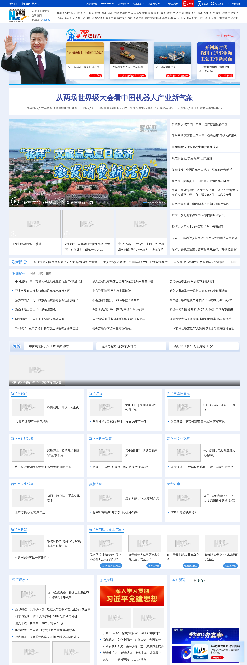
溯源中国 (138, 18)
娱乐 (176, 18)
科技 (151, 13)
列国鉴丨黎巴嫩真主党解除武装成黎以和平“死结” (201, 300)
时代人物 (140, 639)
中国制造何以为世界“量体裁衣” (49, 346)
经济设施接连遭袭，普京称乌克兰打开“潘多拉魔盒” (204, 249)
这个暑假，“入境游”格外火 (142, 498)
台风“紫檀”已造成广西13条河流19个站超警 (207, 190)
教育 (144, 13)
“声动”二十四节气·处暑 (150, 243)
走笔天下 (155, 652)
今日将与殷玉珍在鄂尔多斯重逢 (58, 328)
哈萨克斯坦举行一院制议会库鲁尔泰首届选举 (198, 290)
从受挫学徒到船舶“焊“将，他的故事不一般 (120, 421)
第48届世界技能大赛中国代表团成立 (195, 146)
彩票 (170, 18)
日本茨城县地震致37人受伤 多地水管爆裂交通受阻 (202, 328)
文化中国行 (124, 639)
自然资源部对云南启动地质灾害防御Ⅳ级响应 (201, 203)
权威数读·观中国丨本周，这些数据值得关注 (199, 124)
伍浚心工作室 (190, 565)
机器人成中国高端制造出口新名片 (105, 108)
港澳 (110, 13)
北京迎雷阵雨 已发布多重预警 (111, 290)
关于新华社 (91, 3)
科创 (156, 13)
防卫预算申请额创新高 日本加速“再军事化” (198, 421)
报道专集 (227, 35)
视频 (206, 13)
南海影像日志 (134, 646)
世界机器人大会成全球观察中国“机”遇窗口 (53, 108)
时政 (79, 13)
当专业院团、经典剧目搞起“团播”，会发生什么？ (202, 466)
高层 (73, 13)
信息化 (90, 18)
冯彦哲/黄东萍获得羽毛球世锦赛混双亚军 (118, 318)
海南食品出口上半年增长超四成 (35, 309)
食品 (71, 18)
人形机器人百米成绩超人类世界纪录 (200, 108)
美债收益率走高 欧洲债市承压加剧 (192, 281)
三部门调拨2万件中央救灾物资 (212, 194)
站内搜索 (219, 3)
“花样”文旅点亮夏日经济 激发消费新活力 (57, 202)
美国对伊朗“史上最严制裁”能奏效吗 (52, 630)
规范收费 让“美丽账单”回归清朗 (192, 158)
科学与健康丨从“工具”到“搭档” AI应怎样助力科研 (46, 616)
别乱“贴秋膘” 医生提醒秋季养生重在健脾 (118, 309)
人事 (85, 13)
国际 (91, 13)
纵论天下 (108, 659)
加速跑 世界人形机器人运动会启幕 (152, 108)
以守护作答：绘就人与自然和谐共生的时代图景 (60, 609)
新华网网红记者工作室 (105, 529)
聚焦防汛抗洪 (155, 646)
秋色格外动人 (139, 249)
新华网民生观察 (22, 483)
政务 (218, 13)
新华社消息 (110, 652)
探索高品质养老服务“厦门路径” (58, 300)
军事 (193, 13)
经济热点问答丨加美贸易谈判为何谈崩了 (198, 226)
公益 (194, 18)
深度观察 (18, 579)
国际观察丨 (22, 630)
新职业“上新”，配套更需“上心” (193, 346)
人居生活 (80, 18)
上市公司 (222, 18)
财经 (97, 13)
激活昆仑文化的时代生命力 (119, 346)
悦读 (188, 18)
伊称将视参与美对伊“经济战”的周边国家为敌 (208, 237)
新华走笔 (141, 652)
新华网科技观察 (100, 438)
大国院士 (155, 639)
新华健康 (173, 483)
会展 (164, 18)
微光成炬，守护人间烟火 (63, 407)
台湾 (116, 13)
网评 (104, 13)
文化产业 (233, 18)
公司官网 (37, 15)
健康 (187, 13)
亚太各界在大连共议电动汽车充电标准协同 (42, 290)
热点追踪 (95, 483)
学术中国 (111, 18)
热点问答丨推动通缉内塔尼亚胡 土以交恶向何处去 (47, 636)
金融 (60, 18)
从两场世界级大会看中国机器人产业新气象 (124, 97)
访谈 (200, 13)
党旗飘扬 (108, 639)
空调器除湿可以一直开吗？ (32, 557)
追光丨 (19, 623)
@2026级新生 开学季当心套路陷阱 (115, 512)
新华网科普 (19, 529)
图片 (212, 13)
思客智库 (125, 13)
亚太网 (212, 18)
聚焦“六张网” (130, 633)
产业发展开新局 (113, 646)
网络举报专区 (233, 3)
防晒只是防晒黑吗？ (184, 512)
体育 (169, 13)
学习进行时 (63, 13)
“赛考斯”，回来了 (26, 328)
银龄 (130, 18)
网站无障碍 (173, 3)
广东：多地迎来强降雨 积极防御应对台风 (198, 215)
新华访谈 (95, 393)
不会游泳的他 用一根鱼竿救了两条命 (115, 300)
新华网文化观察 (178, 438)
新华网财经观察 (22, 438)
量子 (163, 13)
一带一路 (202, 18)
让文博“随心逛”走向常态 (30, 512)
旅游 (153, 18)
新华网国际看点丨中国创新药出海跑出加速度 (201, 181)
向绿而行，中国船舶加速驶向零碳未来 (39, 318)
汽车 (66, 18)
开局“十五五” (111, 633)
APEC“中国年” (150, 633)
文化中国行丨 (127, 243)
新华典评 (127, 652)
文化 (175, 13)
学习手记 (96, 75)
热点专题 (106, 579)
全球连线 (136, 13)
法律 (224, 13)
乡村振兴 (122, 18)
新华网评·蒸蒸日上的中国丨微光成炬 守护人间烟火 (204, 135)
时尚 (182, 18)
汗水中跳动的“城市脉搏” (27, 243)
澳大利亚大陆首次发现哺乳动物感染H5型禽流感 (200, 318)
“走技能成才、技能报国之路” (84, 67)
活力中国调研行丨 (26, 300)
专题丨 (176, 190)
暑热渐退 (124, 249)
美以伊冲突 (139, 659)
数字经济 (100, 18)
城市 (147, 18)
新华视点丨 (22, 609)
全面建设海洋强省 (165, 67)
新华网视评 (19, 393)
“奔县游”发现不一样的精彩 (31, 421)
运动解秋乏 (156, 249)
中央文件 (233, 13)
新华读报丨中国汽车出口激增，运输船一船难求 (202, 169)
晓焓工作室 (230, 565)
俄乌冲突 (123, 659)
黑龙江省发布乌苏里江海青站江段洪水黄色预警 (122, 281)
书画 (181, 13)
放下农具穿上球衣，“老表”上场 (43, 623)
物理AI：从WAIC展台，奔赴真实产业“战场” (120, 466)
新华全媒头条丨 (58, 592)
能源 (158, 18)
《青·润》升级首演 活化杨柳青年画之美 (36, 382)
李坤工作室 (153, 565)
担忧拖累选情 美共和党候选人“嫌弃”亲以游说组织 (65, 262)
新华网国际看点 (178, 393)
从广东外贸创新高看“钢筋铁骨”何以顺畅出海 (43, 466)
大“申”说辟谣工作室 (111, 565)
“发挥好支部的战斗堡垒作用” (128, 67)
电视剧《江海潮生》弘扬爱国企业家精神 (200, 262)
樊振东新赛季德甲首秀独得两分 (112, 328)
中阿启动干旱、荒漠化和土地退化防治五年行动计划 (48, 281)
